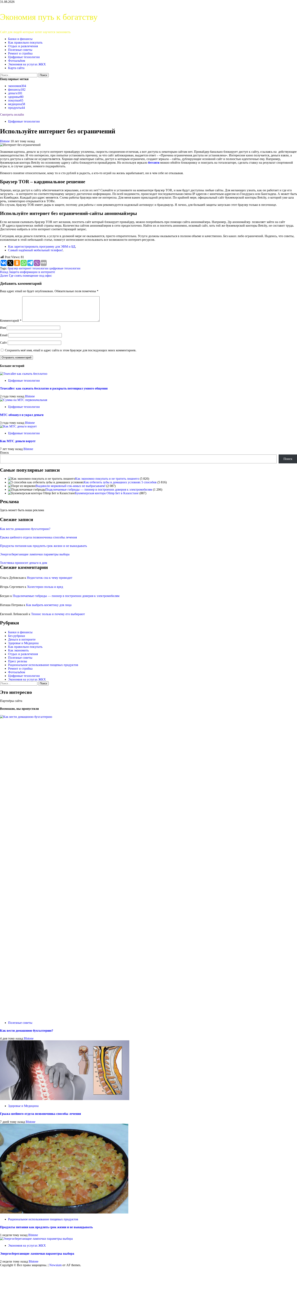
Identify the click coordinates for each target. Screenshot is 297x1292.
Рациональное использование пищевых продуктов (43, 665)
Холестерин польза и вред (45, 586)
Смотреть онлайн (12, 114)
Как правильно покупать (25, 42)
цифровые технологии (64, 268)
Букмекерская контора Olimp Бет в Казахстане (107, 493)
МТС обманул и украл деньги (21, 415)
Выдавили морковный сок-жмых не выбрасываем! (70, 486)
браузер (13, 268)
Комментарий (10, 320)
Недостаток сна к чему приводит (49, 577)
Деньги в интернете (22, 639)
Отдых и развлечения (23, 46)
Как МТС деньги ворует (18, 441)
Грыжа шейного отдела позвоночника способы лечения (38, 537)
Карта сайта (16, 68)
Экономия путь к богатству (49, 17)
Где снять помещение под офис (26, 275)
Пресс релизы (17, 661)
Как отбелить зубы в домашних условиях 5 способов (120, 482)
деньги (15, 93)
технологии (40, 268)
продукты (16, 107)
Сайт (3, 342)
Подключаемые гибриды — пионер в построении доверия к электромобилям (98, 489)
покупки (15, 100)
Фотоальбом (16, 60)
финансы (16, 89)
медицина (16, 104)
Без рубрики (16, 636)
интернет (25, 268)
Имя (3, 327)
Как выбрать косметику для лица (49, 605)
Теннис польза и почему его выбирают (58, 614)
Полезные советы (20, 49)
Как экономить (18, 650)
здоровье (15, 96)
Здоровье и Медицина (23, 643)
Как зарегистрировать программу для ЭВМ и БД (41, 246)
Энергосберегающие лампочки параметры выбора (35, 554)
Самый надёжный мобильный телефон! (35, 250)
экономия (17, 86)
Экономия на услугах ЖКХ (27, 64)
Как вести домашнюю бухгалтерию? (25, 529)
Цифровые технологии (24, 57)
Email (3, 335)
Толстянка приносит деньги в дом (23, 562)
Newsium (55, 1265)
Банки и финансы (20, 39)
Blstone (5, 141)
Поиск (4, 452)
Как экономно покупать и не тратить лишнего (107, 478)
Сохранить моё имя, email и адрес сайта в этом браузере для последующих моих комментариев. (70, 350)
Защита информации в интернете (27, 272)
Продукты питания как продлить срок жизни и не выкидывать (43, 546)
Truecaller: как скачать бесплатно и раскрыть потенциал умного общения (54, 388)
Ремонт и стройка (20, 53)
